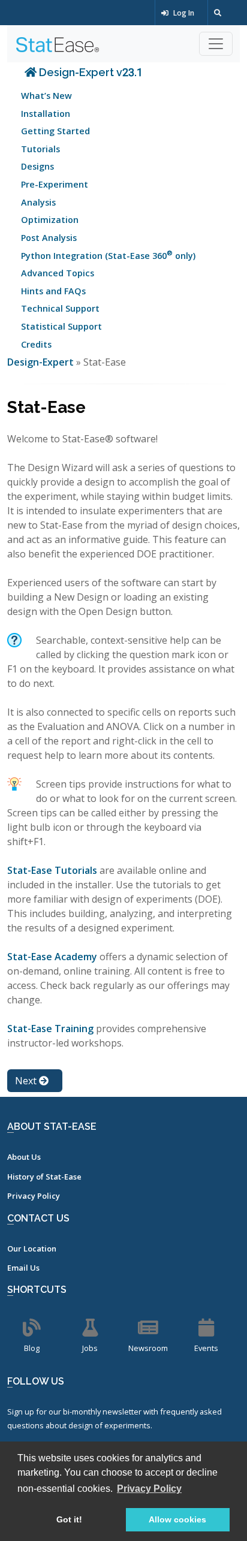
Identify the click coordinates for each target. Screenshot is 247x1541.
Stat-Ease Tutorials (52, 870)
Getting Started (55, 131)
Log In (182, 13)
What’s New (46, 95)
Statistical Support (61, 326)
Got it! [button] (69, 1519)
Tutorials (40, 149)
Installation (45, 113)
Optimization (50, 219)
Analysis (38, 202)
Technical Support (60, 308)
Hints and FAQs (53, 291)
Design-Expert (41, 362)
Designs (37, 166)
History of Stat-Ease (44, 1176)
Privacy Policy (33, 1195)
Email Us (23, 1267)
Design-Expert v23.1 (90, 72)
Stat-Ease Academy (52, 956)
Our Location (31, 1248)
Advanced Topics (57, 273)
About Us (24, 1156)
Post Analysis (49, 237)
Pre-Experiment (54, 184)
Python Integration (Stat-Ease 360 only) (108, 254)
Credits (36, 344)
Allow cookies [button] (177, 1519)
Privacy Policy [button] (149, 1488)
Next (27, 1080)
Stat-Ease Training (50, 1028)
